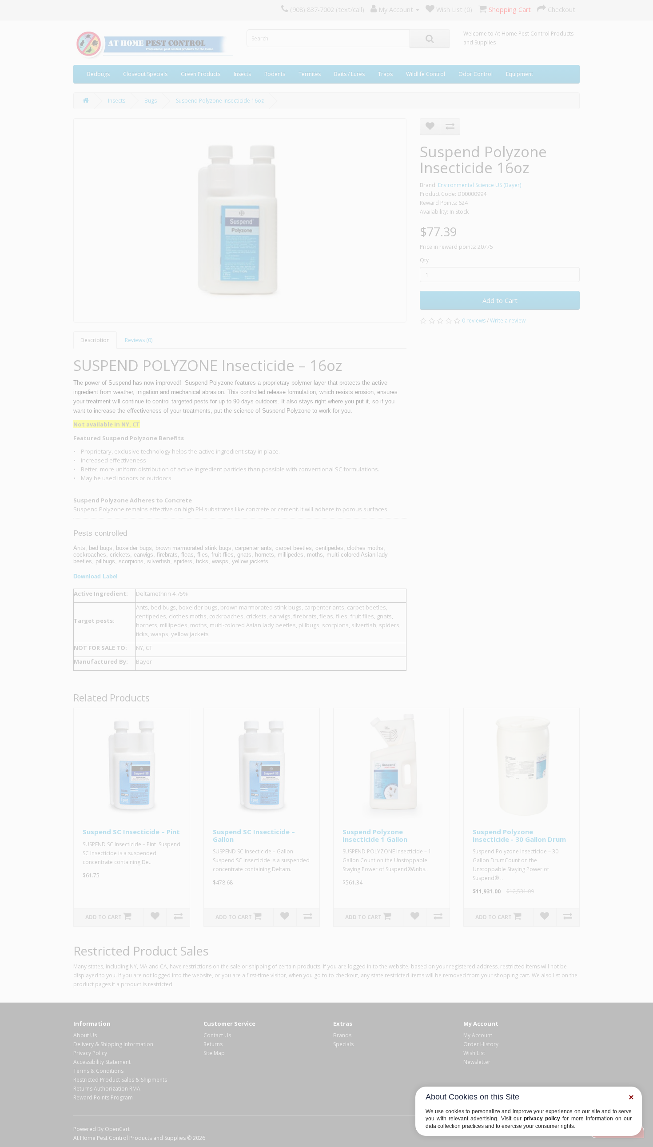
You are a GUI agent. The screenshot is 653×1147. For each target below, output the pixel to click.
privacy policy (542, 1118)
